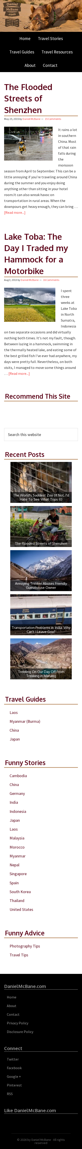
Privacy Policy (17, 1023)
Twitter (13, 1059)
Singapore (18, 873)
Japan (15, 739)
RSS (10, 1093)
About (11, 1005)
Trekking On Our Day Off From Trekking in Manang (41, 674)
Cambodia (18, 775)
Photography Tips (25, 946)
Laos (14, 712)
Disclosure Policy (20, 1031)
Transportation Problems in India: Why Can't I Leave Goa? (41, 629)
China (14, 730)
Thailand (17, 900)
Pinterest (14, 1085)
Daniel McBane (41, 1140)
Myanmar (18, 856)
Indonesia (18, 811)
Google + (14, 1076)
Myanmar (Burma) (25, 721)
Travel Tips (19, 955)
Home (11, 997)
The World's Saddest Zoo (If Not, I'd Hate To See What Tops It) (41, 497)
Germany (17, 793)
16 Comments (51, 280)
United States (21, 909)
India (14, 802)
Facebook (14, 1068)
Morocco (17, 847)
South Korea (20, 891)
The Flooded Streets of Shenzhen (28, 98)
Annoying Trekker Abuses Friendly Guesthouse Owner (41, 585)
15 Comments (53, 119)
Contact (13, 1014)
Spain (14, 882)
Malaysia (17, 838)
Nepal (14, 864)
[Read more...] (15, 212)
